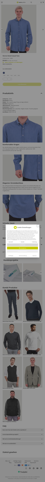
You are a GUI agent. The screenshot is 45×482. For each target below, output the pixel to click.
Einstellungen (10, 255)
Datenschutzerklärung (23, 255)
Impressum (35, 255)
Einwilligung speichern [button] (22, 251)
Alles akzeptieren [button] (22, 248)
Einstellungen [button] (14, 239)
